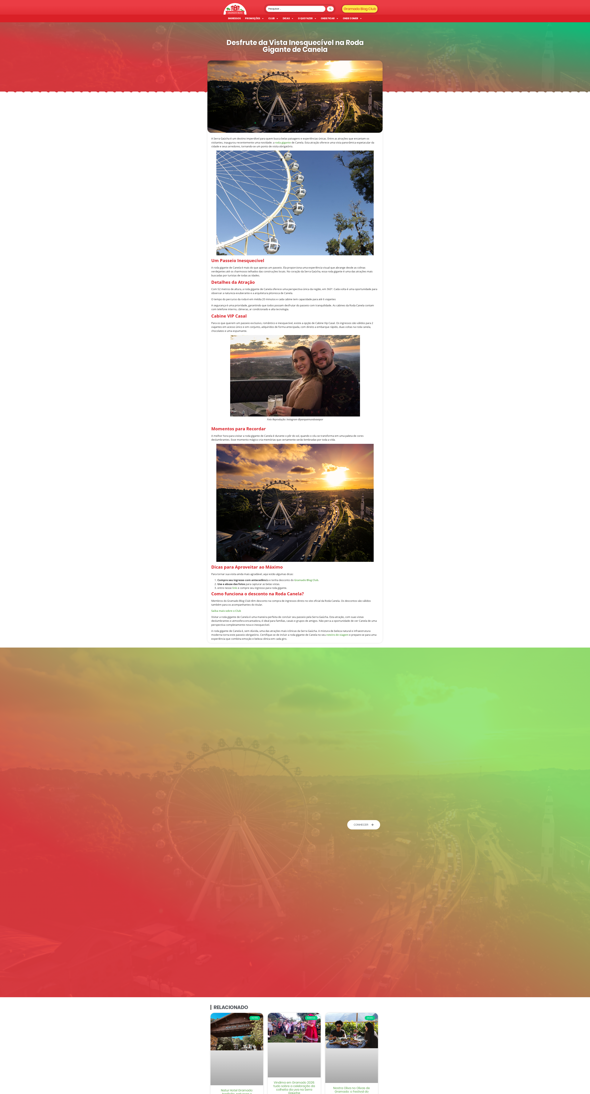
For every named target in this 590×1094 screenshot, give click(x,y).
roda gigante (283, 142)
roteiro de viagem (337, 634)
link (234, 588)
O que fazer (305, 18)
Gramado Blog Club (306, 580)
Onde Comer (350, 18)
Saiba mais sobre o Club (226, 611)
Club (271, 18)
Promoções (252, 18)
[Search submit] (330, 9)
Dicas (286, 18)
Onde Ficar (328, 18)
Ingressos (234, 18)
